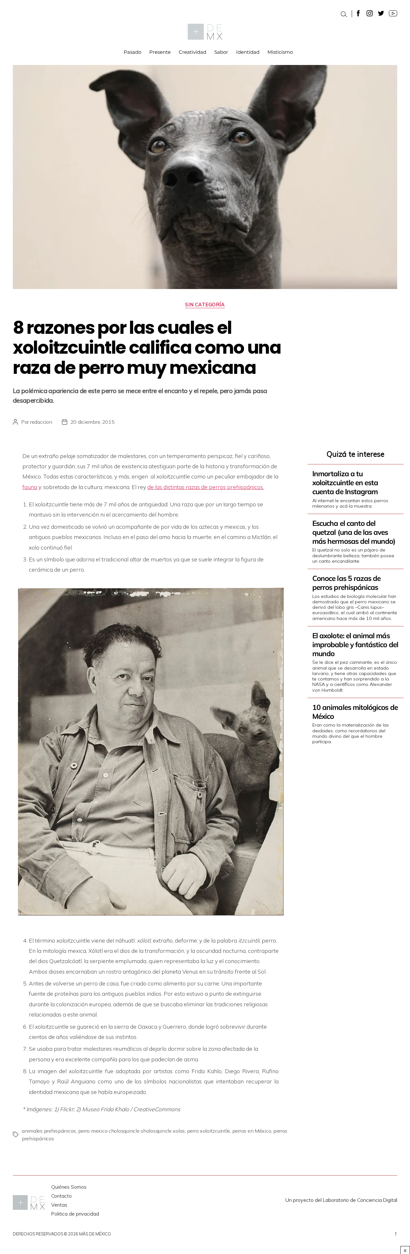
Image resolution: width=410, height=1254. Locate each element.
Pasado (132, 52)
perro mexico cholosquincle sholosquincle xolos (131, 1131)
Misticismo (280, 52)
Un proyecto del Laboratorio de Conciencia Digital (341, 1200)
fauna (29, 486)
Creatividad (192, 52)
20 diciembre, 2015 (92, 422)
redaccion (41, 422)
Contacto (61, 1196)
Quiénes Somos (68, 1187)
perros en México (251, 1131)
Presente (160, 52)
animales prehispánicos (49, 1131)
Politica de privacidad (75, 1214)
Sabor (221, 52)
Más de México (95, 1233)
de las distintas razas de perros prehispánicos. (205, 486)
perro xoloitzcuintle (208, 1131)
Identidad (247, 52)
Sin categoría (205, 305)
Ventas (59, 1205)
